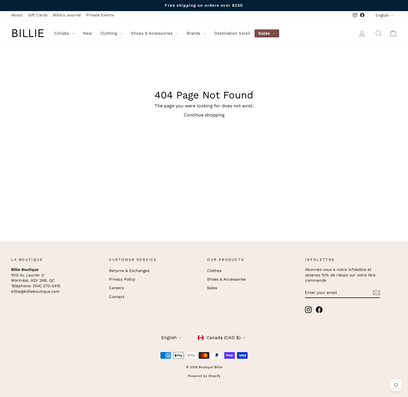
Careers (116, 288)
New (87, 33)
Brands (194, 33)
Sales (264, 33)
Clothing (109, 33)
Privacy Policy (122, 279)
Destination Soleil (232, 33)
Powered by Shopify (204, 376)
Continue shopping (204, 115)
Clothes (214, 270)
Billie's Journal (67, 15)
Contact (116, 296)
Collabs (62, 33)
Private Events (100, 15)
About (16, 15)
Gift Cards (37, 15)
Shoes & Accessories (152, 33)
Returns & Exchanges (129, 270)
